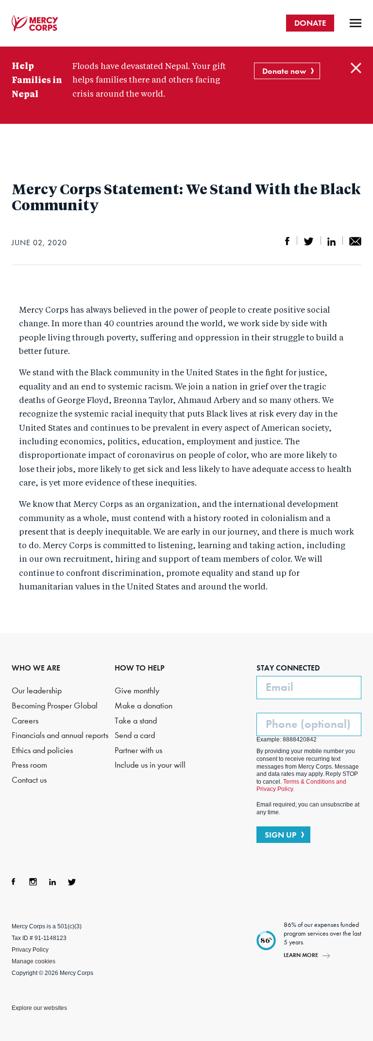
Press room (29, 765)
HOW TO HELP (140, 667)
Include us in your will (150, 765)
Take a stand (136, 721)
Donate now (284, 71)
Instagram (33, 882)
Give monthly (137, 691)
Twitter (72, 882)
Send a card (135, 735)
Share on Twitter (309, 241)
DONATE (310, 23)
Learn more (301, 954)
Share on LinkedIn (331, 241)
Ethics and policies (42, 750)
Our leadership (37, 691)
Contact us (29, 780)
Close (356, 68)
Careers (25, 721)
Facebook (13, 882)
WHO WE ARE (36, 667)
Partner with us (138, 750)
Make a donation (143, 706)
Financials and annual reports (60, 735)
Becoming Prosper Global (55, 706)
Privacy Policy (30, 949)
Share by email (355, 241)
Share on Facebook (287, 241)
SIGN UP (280, 835)
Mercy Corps (35, 23)
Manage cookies (33, 961)
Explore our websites (39, 1008)
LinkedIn (52, 882)
